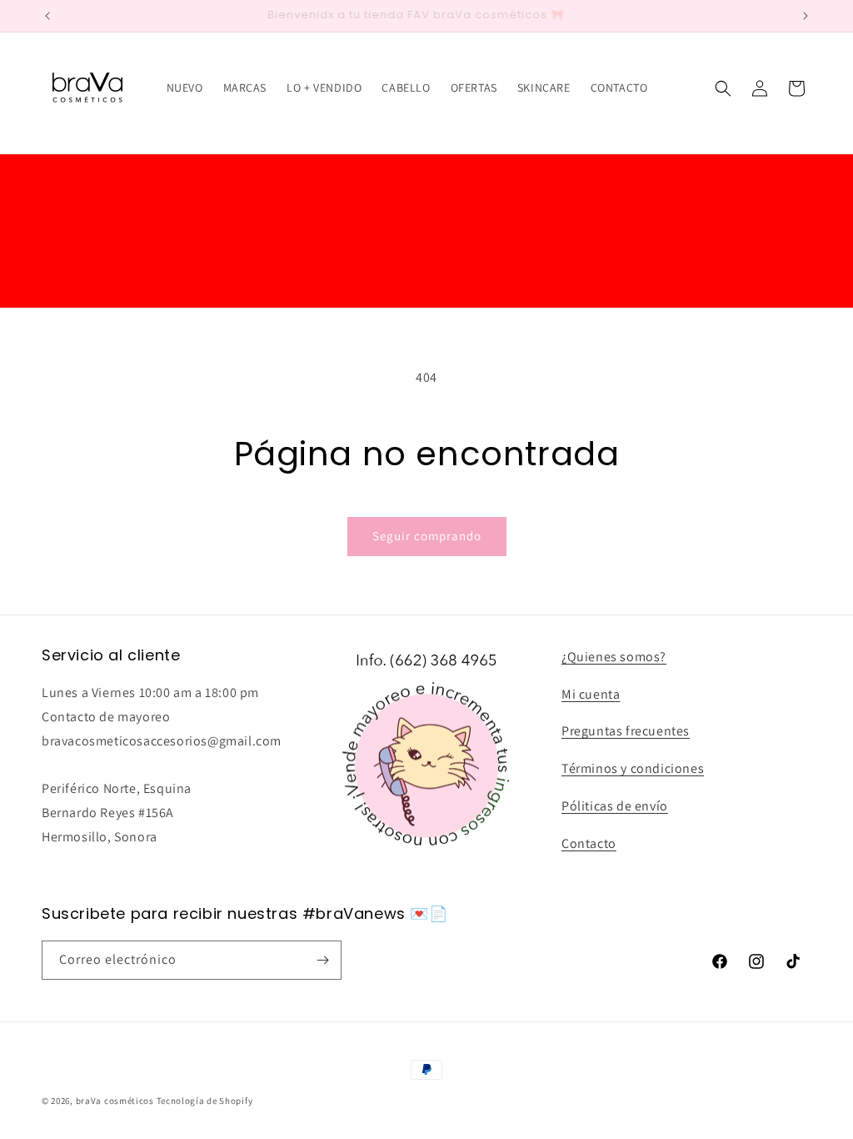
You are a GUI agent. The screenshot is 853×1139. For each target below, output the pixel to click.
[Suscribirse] (322, 960)
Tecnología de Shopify (205, 1100)
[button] (723, 88)
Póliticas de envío (614, 806)
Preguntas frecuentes (625, 731)
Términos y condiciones (632, 768)
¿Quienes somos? (613, 656)
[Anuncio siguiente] (805, 16)
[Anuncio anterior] (47, 16)
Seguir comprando (426, 536)
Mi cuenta (590, 694)
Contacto (588, 843)
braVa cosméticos (115, 1100)
